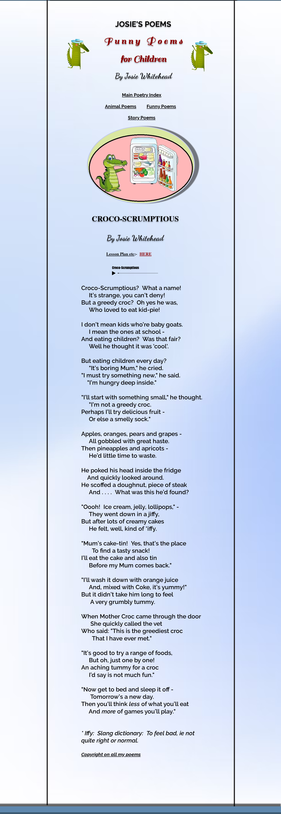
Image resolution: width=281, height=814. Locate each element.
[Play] (113, 273)
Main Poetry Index (141, 95)
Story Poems (141, 117)
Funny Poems (161, 106)
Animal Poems (120, 106)
